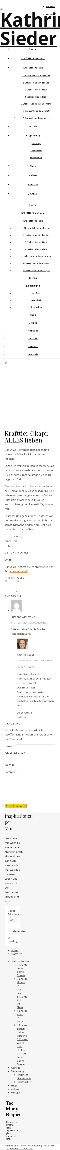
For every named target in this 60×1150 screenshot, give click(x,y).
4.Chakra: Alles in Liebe (36, 97)
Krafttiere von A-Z (33, 58)
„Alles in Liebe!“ (18, 571)
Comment (10, 772)
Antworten (41, 622)
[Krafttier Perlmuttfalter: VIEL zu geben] (11, 590)
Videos (33, 175)
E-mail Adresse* (12, 912)
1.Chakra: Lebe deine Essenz (36, 75)
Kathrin (33, 126)
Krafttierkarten (33, 67)
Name (9, 746)
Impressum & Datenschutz (19, 1148)
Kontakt (33, 184)
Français (50, 14)
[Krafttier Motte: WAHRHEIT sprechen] (22, 590)
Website (9, 765)
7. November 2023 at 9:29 (28, 660)
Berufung (36, 143)
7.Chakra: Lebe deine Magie (36, 118)
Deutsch (50, 6)
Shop (33, 165)
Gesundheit (36, 150)
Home (33, 49)
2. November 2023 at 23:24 (23, 623)
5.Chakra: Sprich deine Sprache (36, 104)
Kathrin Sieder (16, 577)
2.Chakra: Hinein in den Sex (36, 82)
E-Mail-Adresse (15, 753)
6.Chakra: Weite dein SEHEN (36, 111)
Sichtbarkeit (36, 157)
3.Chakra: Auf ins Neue (36, 89)
